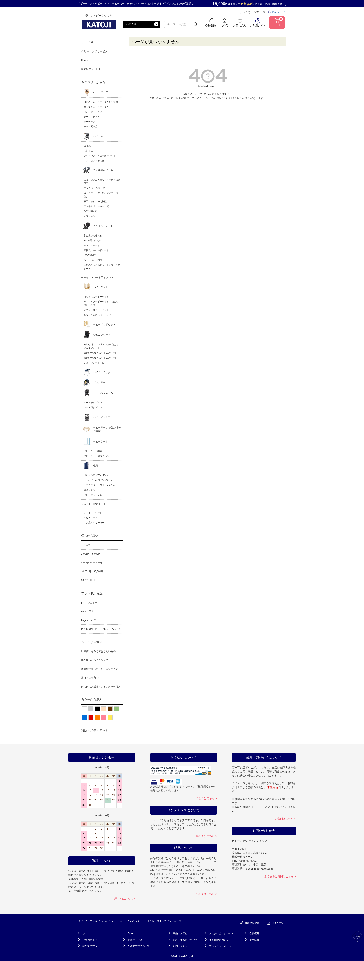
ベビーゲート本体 (93, 451)
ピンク (103, 717)
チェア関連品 (90, 126)
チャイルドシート (103, 225)
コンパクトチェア (93, 111)
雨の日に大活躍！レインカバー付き (101, 686)
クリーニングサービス (94, 51)
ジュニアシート (92, 245)
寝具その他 (89, 490)
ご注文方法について (139, 946)
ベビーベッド (100, 286)
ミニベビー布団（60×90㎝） (98, 480)
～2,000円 (86, 544)
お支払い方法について (221, 933)
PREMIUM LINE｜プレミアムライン (101, 629)
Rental (84, 60)
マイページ (278, 12)
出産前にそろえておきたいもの (98, 651)
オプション (89, 216)
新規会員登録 (251, 922)
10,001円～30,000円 (92, 571)
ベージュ (103, 709)
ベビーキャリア (102, 417)
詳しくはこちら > (124, 898)
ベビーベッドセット (104, 324)
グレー (91, 709)
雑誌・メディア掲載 (94, 730)
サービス (87, 42)
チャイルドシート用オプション (98, 277)
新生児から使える (93, 235)
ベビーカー (99, 136)
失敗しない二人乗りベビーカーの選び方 (102, 182)
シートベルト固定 (93, 260)
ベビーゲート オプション (96, 456)
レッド (91, 717)
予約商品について (219, 939)
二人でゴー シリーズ (94, 188)
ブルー (84, 717)
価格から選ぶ (90, 535)
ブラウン (110, 709)
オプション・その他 (94, 160)
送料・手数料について (185, 939)
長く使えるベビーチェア (96, 106)
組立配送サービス (91, 69)
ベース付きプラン (93, 407)
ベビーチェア (100, 92)
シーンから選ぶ (91, 642)
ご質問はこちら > (285, 818)
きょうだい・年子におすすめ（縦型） (101, 195)
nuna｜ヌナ (87, 611)
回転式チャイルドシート (96, 250)
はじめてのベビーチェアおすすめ (101, 102)
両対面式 (88, 150)
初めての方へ (89, 946)
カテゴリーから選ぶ (94, 82)
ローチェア (89, 121)
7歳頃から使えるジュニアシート (100, 357)
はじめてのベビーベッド (96, 296)
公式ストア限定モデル (93, 504)
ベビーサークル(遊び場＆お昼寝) (107, 429)
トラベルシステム (103, 393)
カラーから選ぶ (91, 699)
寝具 (95, 465)
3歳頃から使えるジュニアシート (100, 353)
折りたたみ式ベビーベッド (97, 315)
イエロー (110, 717)
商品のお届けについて (185, 933)
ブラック (97, 709)
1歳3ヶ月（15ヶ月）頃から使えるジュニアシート (101, 346)
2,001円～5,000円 (91, 553)
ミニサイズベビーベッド (96, 310)
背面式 (87, 146)
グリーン (116, 709)
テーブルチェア (92, 116)
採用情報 (254, 939)
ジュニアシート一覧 (94, 362)
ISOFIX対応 (90, 255)
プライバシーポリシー (221, 946)
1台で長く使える (92, 240)
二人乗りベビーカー (104, 170)
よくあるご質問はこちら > (280, 876)
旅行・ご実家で (89, 677)
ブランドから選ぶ (93, 593)
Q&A (130, 933)
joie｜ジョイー (89, 602)
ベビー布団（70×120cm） (97, 475)
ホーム (86, 933)
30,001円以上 (88, 580)
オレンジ (97, 717)
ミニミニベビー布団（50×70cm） (101, 485)
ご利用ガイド (89, 939)
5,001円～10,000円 (91, 562)
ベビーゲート (100, 441)
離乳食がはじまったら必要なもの (99, 669)
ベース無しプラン (93, 402)
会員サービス (135, 939)
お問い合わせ (180, 946)
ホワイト (84, 709)
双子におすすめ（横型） (96, 201)
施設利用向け (90, 211)
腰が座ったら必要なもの (94, 660)
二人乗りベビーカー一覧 (96, 206)
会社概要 (254, 933)
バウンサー (99, 382)
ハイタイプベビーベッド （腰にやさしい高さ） (101, 303)
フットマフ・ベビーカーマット (100, 155)
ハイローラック (102, 372)
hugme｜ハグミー (91, 620)
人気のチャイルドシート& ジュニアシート (102, 267)
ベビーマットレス (93, 495)
